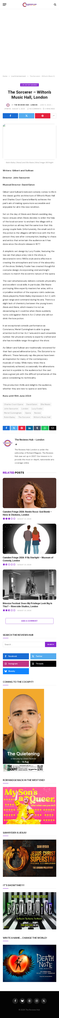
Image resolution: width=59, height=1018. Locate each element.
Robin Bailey (9, 417)
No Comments (35, 109)
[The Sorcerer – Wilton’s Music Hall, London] (29, 142)
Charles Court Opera (13, 404)
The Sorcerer (24, 417)
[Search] (54, 4)
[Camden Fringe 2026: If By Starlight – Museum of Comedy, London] (29, 539)
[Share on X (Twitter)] (26, 115)
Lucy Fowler (37, 409)
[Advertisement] (29, 42)
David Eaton (31, 404)
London (25, 409)
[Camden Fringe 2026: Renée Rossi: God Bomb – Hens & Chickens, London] (29, 493)
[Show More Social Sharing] (53, 115)
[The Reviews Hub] (29, 4)
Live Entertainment (29, 85)
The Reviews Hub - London (25, 105)
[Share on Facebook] (10, 115)
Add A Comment (29, 621)
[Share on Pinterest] (42, 115)
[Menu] (4, 4)
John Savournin (11, 409)
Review (37, 413)
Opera (28, 413)
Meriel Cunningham (13, 413)
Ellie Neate (45, 404)
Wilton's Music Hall (42, 417)
